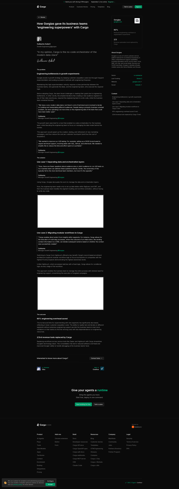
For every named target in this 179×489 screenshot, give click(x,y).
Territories (40, 455)
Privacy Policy (131, 445)
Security (129, 438)
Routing (39, 465)
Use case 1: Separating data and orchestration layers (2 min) (126, 102)
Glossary (94, 452)
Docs (74, 438)
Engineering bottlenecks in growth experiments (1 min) (126, 98)
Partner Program (114, 452)
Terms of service (132, 442)
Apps (39, 452)
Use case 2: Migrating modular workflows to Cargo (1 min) (125, 107)
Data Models (41, 448)
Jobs (110, 445)
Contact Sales (95, 358)
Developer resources (80, 442)
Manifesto (112, 438)
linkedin (138, 85)
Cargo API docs (78, 445)
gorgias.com (118, 22)
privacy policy (17, 484)
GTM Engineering (97, 448)
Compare (94, 455)
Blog (108, 7)
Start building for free (83, 404)
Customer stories (97, 442)
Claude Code (77, 465)
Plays (39, 442)
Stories (43, 17)
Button (57, 442)
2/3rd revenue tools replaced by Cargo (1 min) (126, 114)
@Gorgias (53, 46)
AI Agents (40, 438)
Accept (50, 484)
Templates (101, 7)
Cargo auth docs (78, 452)
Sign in (138, 7)
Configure (50, 481)
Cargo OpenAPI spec (80, 448)
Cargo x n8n (95, 465)
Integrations (41, 469)
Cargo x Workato (97, 462)
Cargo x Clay (95, 459)
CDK (74, 462)
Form (56, 445)
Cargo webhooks (79, 455)
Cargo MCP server (79, 459)
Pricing (93, 7)
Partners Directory (115, 448)
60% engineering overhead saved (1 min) (125, 111)
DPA (127, 448)
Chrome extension (61, 438)
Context (40, 459)
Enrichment (41, 462)
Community (113, 442)
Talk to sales (128, 7)
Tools (39, 445)
